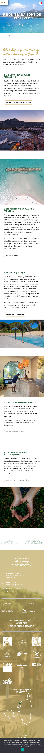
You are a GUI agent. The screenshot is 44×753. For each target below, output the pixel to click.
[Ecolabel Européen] (7, 641)
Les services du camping (16, 432)
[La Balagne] (22, 641)
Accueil (3, 35)
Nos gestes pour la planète (17, 480)
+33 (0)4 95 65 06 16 (15, 591)
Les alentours (12, 255)
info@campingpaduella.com (15, 585)
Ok (22, 750)
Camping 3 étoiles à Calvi (15, 35)
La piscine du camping (15, 314)
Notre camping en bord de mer (18, 102)
